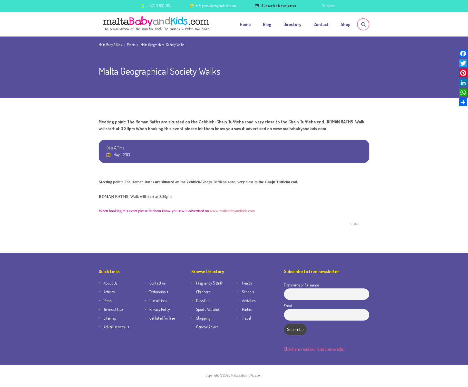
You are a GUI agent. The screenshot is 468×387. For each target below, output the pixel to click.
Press (107, 300)
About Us (110, 283)
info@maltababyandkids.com (216, 6)
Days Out (203, 300)
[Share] (463, 102)
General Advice (207, 326)
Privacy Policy (159, 309)
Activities (248, 300)
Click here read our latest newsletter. (314, 349)
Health (247, 283)
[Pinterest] (463, 73)
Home (245, 24)
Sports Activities (208, 309)
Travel (246, 318)
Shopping (203, 318)
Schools (248, 291)
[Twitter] (463, 63)
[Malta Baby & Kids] (157, 24)
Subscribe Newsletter (278, 6)
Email (288, 305)
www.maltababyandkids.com (232, 211)
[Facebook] (463, 53)
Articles (109, 291)
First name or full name (301, 284)
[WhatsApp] (463, 92)
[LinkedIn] (463, 83)
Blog (267, 24)
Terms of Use (113, 309)
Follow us (328, 6)
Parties (247, 309)
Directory (292, 24)
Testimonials (158, 291)
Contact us (157, 283)
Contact (321, 24)
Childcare (203, 291)
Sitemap (110, 318)
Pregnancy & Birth (209, 283)
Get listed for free (162, 318)
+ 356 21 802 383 (159, 6)
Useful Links (158, 300)
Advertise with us (116, 326)
